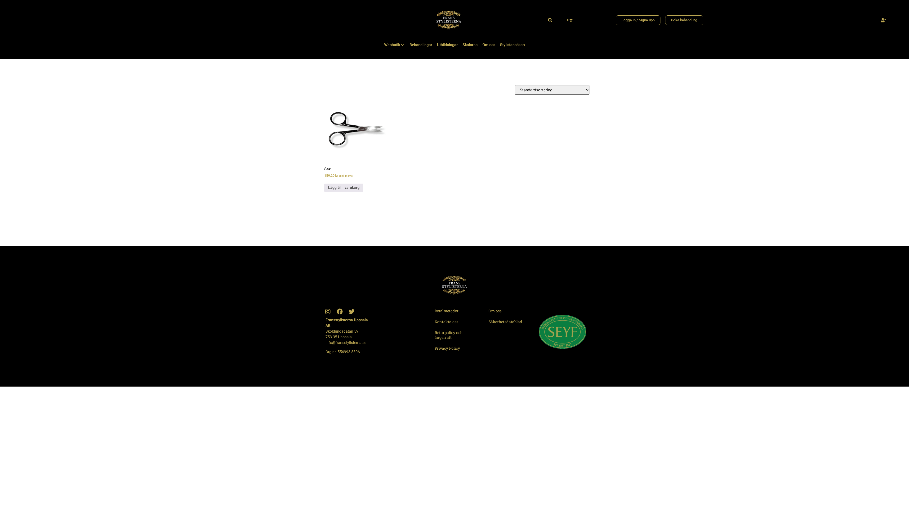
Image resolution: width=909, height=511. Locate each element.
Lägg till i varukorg (344, 187)
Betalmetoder (447, 310)
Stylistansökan (512, 45)
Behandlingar (421, 45)
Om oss (488, 45)
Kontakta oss (446, 321)
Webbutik (392, 45)
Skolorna (470, 45)
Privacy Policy (447, 348)
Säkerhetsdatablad (505, 321)
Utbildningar (447, 45)
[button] (550, 20)
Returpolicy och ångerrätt (449, 335)
